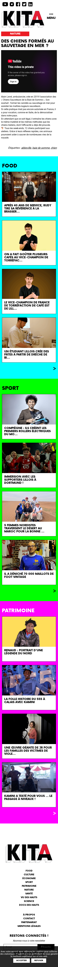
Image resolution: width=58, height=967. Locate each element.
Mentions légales (29, 926)
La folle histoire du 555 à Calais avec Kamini (24, 700)
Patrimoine (29, 886)
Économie (29, 878)
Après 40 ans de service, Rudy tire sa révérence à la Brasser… (27, 208)
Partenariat (29, 922)
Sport (29, 882)
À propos (29, 914)
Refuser (38, 960)
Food (29, 871)
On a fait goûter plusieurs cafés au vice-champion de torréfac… (26, 257)
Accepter (21, 960)
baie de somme (41, 147)
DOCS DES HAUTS (29, 905)
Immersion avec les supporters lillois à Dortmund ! (20, 480)
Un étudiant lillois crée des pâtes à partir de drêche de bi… (26, 354)
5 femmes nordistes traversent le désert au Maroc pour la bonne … (24, 528)
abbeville (26, 147)
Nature (15, 33)
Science (29, 901)
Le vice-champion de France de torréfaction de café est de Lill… (27, 305)
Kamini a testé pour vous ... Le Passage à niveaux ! (28, 797)
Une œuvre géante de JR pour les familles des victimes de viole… (28, 751)
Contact (29, 918)
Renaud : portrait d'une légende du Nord (23, 652)
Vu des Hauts (29, 897)
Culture (29, 874)
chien (54, 147)
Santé (29, 893)
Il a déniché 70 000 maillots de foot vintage (29, 575)
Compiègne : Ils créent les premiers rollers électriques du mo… (27, 431)
